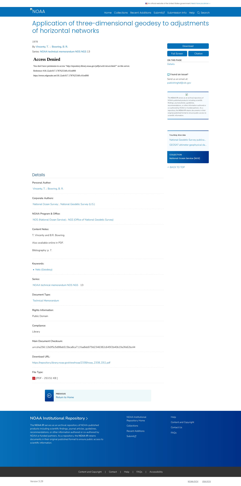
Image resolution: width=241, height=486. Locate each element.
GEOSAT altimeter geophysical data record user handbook (188, 144)
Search (205, 12)
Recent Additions (140, 12)
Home (108, 12)
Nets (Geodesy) (43, 269)
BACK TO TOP (177, 167)
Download (188, 46)
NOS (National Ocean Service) (49, 219)
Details (171, 64)
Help (192, 12)
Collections (121, 12)
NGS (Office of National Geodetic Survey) (90, 219)
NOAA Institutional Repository (57, 418)
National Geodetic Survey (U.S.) (77, 204)
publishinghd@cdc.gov (179, 82)
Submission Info (177, 12)
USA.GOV (206, 481)
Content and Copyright (182, 422)
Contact (113, 471)
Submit (158, 12)
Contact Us (176, 427)
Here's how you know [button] (200, 3)
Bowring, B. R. (60, 46)
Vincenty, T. (42, 46)
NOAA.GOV (193, 481)
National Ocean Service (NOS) (184, 158)
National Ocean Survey (45, 204)
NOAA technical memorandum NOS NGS (63, 51)
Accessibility (156, 471)
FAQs (174, 432)
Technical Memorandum (46, 300)
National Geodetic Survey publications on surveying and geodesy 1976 (188, 139)
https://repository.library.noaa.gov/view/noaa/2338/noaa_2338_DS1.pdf (71, 362)
